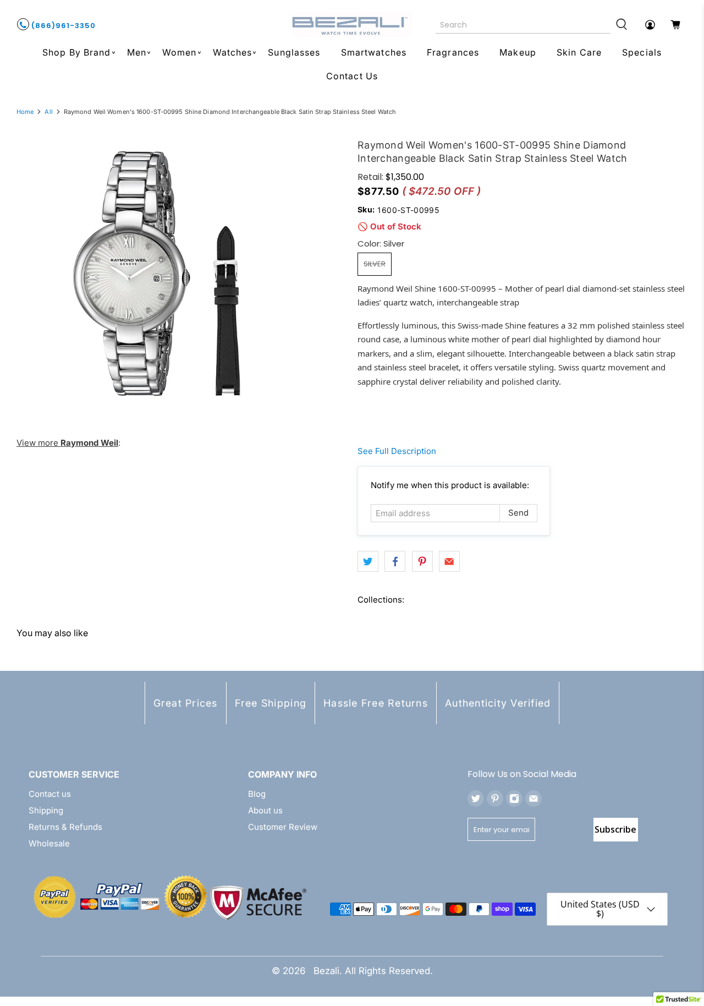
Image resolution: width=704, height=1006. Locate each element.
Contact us (50, 794)
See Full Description (397, 451)
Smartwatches (373, 52)
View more (67, 443)
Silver (375, 264)
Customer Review (282, 827)
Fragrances (453, 52)
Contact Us (352, 75)
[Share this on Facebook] (394, 561)
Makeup (517, 52)
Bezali (326, 970)
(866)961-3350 (62, 25)
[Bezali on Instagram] (514, 798)
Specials (642, 52)
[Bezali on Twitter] (476, 798)
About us (265, 810)
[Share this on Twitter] (368, 561)
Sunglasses (294, 52)
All (48, 112)
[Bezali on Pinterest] (495, 798)
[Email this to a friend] (449, 561)
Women (179, 52)
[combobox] (523, 24)
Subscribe (615, 829)
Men (136, 52)
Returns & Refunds (65, 827)
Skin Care (579, 52)
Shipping (46, 810)
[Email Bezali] (533, 798)
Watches (232, 52)
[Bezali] (352, 25)
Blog (257, 794)
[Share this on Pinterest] (422, 561)
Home (25, 112)
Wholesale (49, 843)
